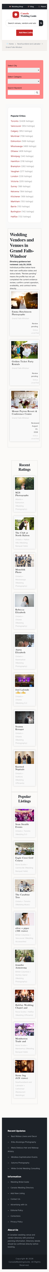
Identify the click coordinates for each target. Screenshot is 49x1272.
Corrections (15, 1216)
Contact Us (15, 1199)
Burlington (16, 211)
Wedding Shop (17, 7)
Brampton (15, 166)
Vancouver (16, 126)
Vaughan (15, 171)
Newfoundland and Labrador (29, 44)
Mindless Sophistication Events (24, 1157)
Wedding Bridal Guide (20, 1182)
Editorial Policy (17, 1210)
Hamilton (15, 161)
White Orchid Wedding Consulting (25, 1168)
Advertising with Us (19, 1204)
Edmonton (16, 141)
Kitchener (15, 196)
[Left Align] (41, 23)
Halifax (14, 216)
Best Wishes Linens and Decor (24, 1136)
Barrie (13, 206)
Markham (15, 201)
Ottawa (14, 151)
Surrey (14, 186)
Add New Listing (26, 32)
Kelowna (15, 191)
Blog (32, 7)
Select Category (15, 77)
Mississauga (17, 146)
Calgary (14, 131)
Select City (12, 65)
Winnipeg (15, 156)
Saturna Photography (20, 1163)
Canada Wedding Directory (22, 1187)
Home (11, 44)
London (14, 176)
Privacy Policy (17, 1222)
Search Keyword (15, 88)
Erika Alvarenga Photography (23, 1142)
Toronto (15, 121)
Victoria (14, 181)
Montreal (15, 136)
